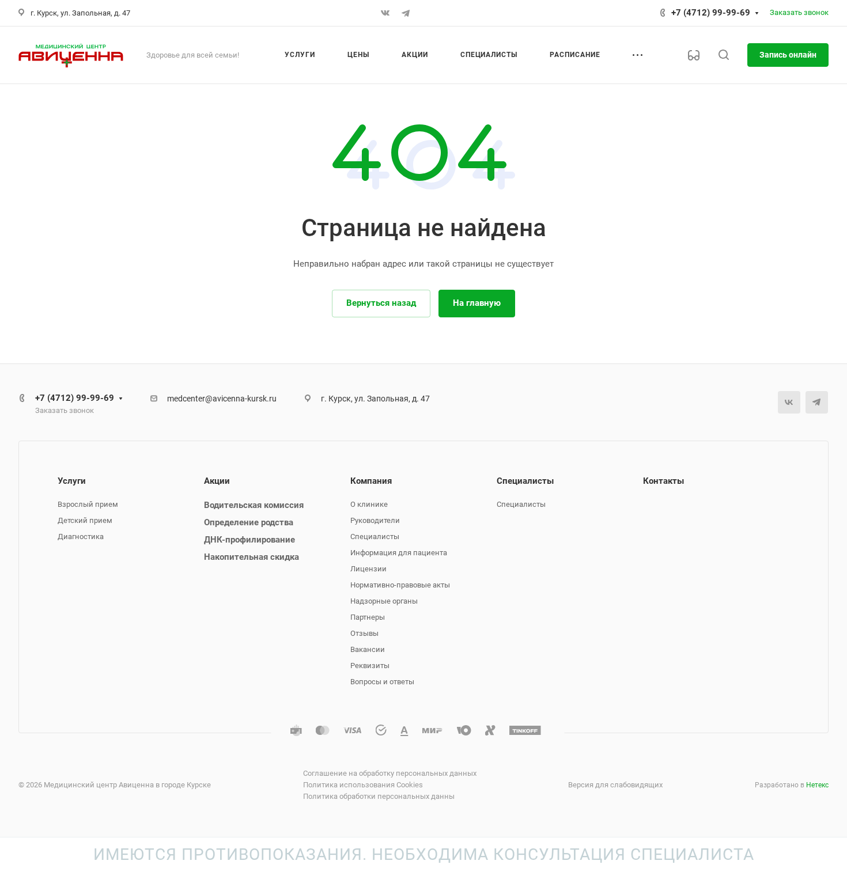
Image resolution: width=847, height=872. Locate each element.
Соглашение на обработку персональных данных (390, 773)
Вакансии (367, 649)
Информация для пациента (398, 552)
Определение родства (248, 522)
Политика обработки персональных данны (379, 796)
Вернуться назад (381, 303)
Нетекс (817, 785)
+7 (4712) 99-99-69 (710, 12)
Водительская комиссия (254, 505)
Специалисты (374, 536)
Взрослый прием (88, 504)
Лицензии (368, 568)
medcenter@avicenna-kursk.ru (222, 398)
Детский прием (85, 520)
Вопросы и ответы (382, 681)
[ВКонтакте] (385, 13)
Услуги (72, 481)
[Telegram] (405, 13)
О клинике (369, 504)
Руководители (375, 520)
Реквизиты (370, 665)
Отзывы (364, 633)
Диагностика (81, 536)
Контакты (663, 481)
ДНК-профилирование (249, 539)
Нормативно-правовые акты (400, 585)
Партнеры (367, 617)
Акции (217, 481)
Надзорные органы (384, 601)
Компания (371, 481)
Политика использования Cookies (363, 784)
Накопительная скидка (251, 557)
